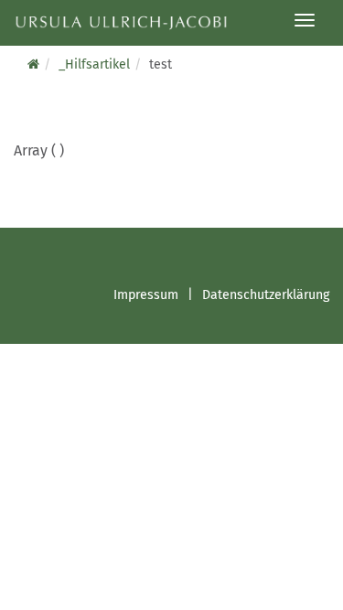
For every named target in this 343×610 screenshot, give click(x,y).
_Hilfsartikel (94, 64)
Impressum (145, 295)
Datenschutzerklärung (265, 295)
